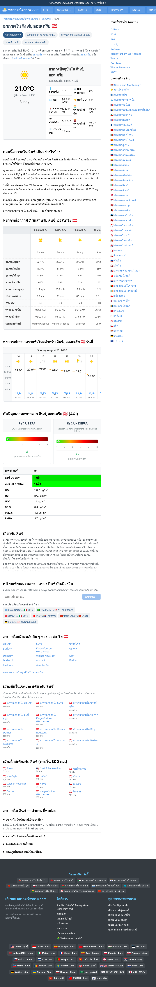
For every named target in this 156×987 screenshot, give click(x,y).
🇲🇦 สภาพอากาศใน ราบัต (62, 880)
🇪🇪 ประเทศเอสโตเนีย (121, 215)
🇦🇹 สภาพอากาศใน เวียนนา (17, 704)
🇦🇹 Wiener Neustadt (14, 785)
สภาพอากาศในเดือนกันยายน (75, 35)
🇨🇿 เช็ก (114, 325)
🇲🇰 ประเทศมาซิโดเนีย (122, 139)
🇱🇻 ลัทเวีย (115, 265)
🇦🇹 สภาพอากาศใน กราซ (49, 704)
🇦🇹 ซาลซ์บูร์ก (10, 778)
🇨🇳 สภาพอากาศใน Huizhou (111, 891)
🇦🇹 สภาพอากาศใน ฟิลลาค (83, 716)
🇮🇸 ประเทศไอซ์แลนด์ (121, 245)
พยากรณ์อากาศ (13, 35)
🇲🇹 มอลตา (116, 250)
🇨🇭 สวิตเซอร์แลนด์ (120, 275)
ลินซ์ (112, 39)
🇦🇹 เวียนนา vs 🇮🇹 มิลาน (16, 616)
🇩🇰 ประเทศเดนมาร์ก (121, 195)
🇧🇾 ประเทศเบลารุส (120, 205)
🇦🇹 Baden (41, 777)
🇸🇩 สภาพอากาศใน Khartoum (92, 880)
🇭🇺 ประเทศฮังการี (119, 190)
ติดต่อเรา (61, 913)
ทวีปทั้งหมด (62, 923)
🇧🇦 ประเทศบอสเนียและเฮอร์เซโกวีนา (130, 109)
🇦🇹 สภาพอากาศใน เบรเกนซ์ (50, 744)
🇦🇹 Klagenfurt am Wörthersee (46, 794)
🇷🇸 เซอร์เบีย (116, 330)
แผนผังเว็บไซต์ (64, 918)
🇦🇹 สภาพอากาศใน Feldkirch (13, 743)
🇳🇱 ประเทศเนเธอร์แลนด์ (123, 200)
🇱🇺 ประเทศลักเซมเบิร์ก (122, 149)
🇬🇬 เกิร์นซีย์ (116, 315)
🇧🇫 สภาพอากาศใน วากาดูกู (75, 885)
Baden (72, 660)
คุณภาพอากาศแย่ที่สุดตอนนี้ (122, 929)
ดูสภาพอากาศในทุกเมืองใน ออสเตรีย (23, 672)
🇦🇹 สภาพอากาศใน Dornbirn (13, 732)
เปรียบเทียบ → (91, 597)
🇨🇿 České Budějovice (48, 769)
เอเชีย (100, 10)
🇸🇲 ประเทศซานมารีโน (122, 99)
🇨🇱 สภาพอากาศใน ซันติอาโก (32, 880)
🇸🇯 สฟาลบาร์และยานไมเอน (125, 270)
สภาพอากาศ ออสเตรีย (35, 42)
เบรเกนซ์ (40, 660)
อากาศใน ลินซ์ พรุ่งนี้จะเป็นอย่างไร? (25, 836)
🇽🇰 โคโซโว (116, 341)
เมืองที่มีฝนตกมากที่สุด (119, 915)
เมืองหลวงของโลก (66, 933)
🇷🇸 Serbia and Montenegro (125, 85)
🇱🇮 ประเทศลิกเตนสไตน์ (122, 154)
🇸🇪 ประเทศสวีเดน (119, 165)
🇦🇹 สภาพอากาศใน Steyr (82, 731)
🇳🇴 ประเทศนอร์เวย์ (120, 104)
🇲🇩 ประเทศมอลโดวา (121, 134)
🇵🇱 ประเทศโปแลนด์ (120, 230)
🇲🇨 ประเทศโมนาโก (120, 235)
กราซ (39, 643)
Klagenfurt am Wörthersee (44, 650)
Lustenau (8, 665)
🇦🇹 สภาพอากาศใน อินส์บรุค (16, 718)
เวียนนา (7, 643)
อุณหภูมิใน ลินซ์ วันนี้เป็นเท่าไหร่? (24, 851)
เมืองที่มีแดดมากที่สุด (118, 924)
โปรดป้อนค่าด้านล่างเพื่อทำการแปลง (20, 19)
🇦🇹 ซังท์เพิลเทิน (77, 770)
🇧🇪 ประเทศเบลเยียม (120, 210)
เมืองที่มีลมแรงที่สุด (117, 920)
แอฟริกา (137, 10)
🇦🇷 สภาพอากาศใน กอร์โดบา (105, 885)
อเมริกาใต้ (84, 10)
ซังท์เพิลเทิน (42, 665)
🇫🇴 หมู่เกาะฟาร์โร (120, 300)
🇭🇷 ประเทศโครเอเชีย (121, 225)
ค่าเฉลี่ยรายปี (11, 42)
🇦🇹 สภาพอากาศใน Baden (83, 742)
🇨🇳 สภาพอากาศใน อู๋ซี (18, 885)
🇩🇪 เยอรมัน (116, 335)
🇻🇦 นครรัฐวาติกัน (119, 89)
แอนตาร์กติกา (118, 10)
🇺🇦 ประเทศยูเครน (119, 144)
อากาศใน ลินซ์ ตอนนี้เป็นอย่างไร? (24, 819)
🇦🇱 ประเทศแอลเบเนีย (121, 220)
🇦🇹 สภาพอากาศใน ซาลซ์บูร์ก (83, 706)
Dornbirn (8, 655)
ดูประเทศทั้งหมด (98, 3)
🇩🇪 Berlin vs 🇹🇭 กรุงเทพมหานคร (20, 622)
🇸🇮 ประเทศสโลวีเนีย (121, 175)
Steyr (72, 655)
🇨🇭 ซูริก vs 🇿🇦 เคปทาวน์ (44, 616)
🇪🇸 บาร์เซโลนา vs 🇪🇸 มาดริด (74, 616)
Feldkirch (8, 660)
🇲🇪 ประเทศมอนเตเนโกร (123, 129)
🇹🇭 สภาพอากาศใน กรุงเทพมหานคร (77, 891)
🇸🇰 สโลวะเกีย (117, 295)
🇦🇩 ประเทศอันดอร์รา (121, 180)
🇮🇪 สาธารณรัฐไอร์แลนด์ (123, 290)
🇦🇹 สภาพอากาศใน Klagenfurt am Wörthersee (46, 719)
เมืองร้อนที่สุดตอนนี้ (21, 58)
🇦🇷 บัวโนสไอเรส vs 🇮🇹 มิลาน (19, 610)
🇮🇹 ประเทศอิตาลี (119, 185)
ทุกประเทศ (62, 928)
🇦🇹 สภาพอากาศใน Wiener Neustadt (50, 732)
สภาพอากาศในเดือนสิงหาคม (41, 35)
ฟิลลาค (73, 648)
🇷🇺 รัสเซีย (115, 260)
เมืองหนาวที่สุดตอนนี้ (118, 910)
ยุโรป (47, 10)
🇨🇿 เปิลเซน (75, 785)
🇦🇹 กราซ (41, 785)
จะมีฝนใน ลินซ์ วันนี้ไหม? (19, 844)
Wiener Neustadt (45, 655)
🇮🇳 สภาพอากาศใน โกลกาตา (124, 880)
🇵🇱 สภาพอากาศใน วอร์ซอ (45, 885)
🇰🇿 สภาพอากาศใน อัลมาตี (136, 885)
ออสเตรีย (46, 19)
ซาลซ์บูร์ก (74, 643)
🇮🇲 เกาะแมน (117, 310)
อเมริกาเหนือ (64, 10)
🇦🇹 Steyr (8, 769)
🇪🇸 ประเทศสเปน (119, 170)
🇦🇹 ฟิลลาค (75, 793)
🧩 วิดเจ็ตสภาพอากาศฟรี (70, 938)
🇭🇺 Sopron (9, 792)
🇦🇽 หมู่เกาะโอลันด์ (120, 305)
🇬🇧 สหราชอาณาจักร (121, 280)
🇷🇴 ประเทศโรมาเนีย (121, 240)
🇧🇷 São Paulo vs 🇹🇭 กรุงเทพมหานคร (55, 610)
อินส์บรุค (7, 648)
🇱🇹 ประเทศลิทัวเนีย (120, 160)
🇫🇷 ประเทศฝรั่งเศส (120, 119)
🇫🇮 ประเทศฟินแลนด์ (121, 124)
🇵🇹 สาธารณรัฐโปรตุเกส (123, 285)
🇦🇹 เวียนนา (75, 778)
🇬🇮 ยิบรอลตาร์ (118, 255)
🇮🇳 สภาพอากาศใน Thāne (44, 891)
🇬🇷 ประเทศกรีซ (118, 94)
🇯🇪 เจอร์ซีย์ (116, 320)
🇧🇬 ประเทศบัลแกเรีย (121, 114)
